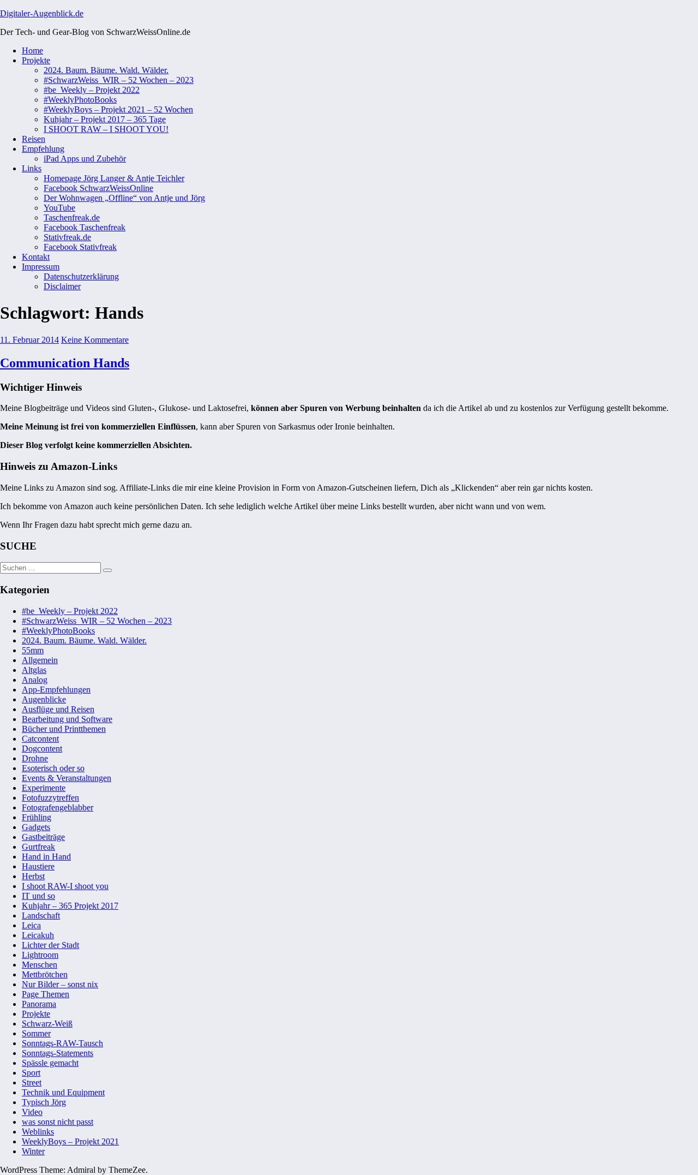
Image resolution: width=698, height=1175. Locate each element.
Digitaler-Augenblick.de (41, 13)
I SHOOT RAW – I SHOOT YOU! (106, 129)
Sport (31, 1072)
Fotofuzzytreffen (50, 797)
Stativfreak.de (67, 237)
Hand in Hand (46, 856)
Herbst (33, 876)
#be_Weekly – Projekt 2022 (92, 89)
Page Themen (45, 994)
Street (31, 1082)
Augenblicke (44, 699)
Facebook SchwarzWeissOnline (98, 188)
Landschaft (41, 915)
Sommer (36, 1033)
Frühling (36, 817)
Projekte (36, 60)
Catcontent (40, 738)
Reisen (33, 139)
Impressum (40, 266)
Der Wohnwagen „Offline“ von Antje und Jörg (124, 197)
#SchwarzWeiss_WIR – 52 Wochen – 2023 (119, 80)
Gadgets (36, 827)
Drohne (35, 758)
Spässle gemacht (50, 1062)
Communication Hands (64, 363)
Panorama (39, 1004)
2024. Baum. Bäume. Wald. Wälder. (106, 70)
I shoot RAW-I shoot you (65, 886)
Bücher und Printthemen (64, 728)
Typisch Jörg (44, 1102)
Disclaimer (62, 286)
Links (31, 168)
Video (32, 1112)
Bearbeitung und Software (67, 719)
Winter (33, 1151)
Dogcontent (42, 748)
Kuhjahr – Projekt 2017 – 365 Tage (105, 119)
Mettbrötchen (45, 974)
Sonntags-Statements (57, 1053)
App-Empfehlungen (56, 689)
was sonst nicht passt (57, 1121)
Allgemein (40, 660)
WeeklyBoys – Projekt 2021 (70, 1141)
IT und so (38, 895)
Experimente (43, 787)
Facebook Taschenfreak (84, 227)
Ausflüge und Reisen (58, 709)
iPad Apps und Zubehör (85, 158)
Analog (34, 679)
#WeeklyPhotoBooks (80, 99)
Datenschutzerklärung (81, 276)
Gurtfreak (38, 846)
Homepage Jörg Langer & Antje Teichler (114, 178)
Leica (31, 925)
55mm (33, 650)
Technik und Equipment (63, 1092)
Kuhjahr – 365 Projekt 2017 (70, 905)
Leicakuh (38, 935)
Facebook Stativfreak (80, 247)
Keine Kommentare (95, 339)
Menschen (39, 964)
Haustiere (38, 866)
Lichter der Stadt (50, 945)
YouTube (59, 207)
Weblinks (38, 1131)
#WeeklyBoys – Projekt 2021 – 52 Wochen (118, 109)
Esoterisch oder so (53, 768)
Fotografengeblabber (57, 807)
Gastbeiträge (43, 837)
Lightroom (40, 954)
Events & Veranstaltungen (66, 778)
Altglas (34, 670)
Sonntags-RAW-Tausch (62, 1043)
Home (32, 50)
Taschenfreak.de (72, 217)
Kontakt (36, 256)
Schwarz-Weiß (47, 1023)
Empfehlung (43, 148)
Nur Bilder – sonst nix (60, 984)
